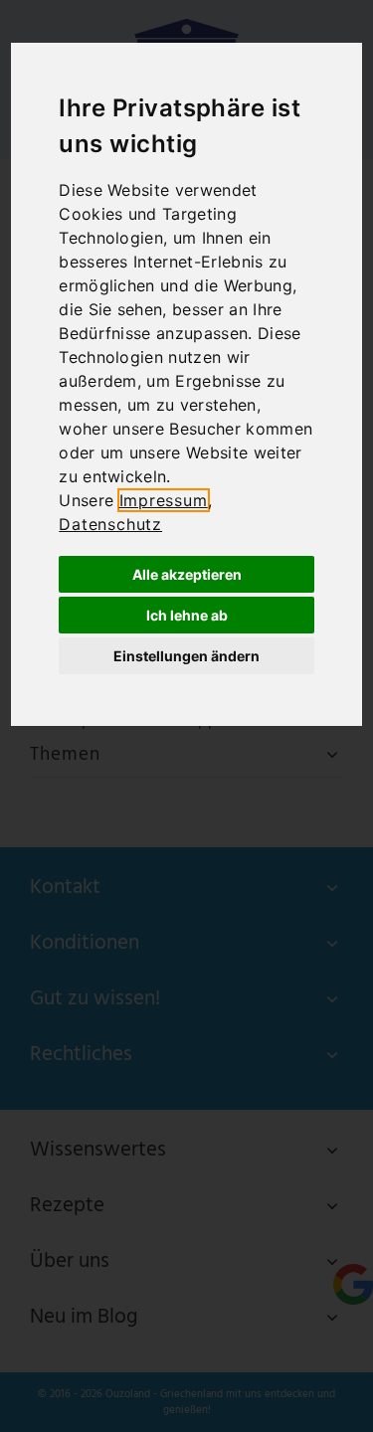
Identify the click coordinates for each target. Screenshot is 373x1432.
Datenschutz (110, 524)
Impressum (163, 500)
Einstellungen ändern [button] (186, 655)
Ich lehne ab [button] (187, 615)
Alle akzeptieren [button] (187, 574)
